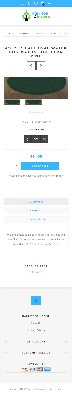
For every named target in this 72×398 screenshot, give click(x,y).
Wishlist (36, 3)
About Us (36, 323)
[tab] (36, 201)
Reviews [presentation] (36, 210)
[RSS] (36, 300)
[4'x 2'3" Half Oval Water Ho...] (31, 65)
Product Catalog (36, 330)
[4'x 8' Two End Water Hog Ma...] (40, 65)
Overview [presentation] (36, 201)
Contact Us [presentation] (36, 219)
